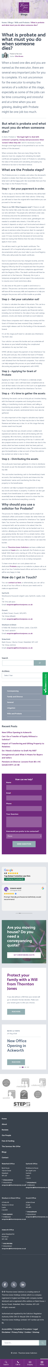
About (4, 1124)
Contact (5, 1157)
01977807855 (7, 1243)
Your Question (12, 814)
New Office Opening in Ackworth (16, 732)
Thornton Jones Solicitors (18, 547)
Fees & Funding (8, 1140)
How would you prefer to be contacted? (22, 831)
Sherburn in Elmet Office (11, 1198)
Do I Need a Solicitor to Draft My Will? (19, 750)
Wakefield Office (8, 1164)
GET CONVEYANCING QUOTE (24, 955)
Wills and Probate (22, 22)
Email (9, 793)
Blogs (10, 22)
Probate (13, 566)
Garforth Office (31, 1164)
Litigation (11, 708)
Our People (6, 1135)
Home (4, 22)
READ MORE (16, 1011)
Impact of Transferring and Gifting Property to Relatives (23, 745)
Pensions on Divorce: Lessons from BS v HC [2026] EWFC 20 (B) (21, 763)
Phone (9, 803)
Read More (16, 1062)
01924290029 (8, 1180)
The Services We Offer (11, 1146)
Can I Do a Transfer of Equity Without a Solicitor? (19, 738)
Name (9, 782)
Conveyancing (13, 691)
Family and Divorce (15, 696)
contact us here (14, 582)
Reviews (5, 1129)
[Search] (40, 663)
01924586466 (32, 1212)
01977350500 (8, 1214)
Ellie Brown (19, 56)
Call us (18, 1364)
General (10, 702)
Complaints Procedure (23, 1329)
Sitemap (35, 1332)
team (13, 550)
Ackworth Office (8, 1230)
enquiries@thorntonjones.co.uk (19, 604)
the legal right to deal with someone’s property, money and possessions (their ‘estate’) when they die (23, 139)
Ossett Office (31, 1198)
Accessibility (7, 1329)
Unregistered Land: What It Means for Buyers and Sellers (22, 756)
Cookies (28, 1332)
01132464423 (31, 1182)
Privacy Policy (17, 1332)
